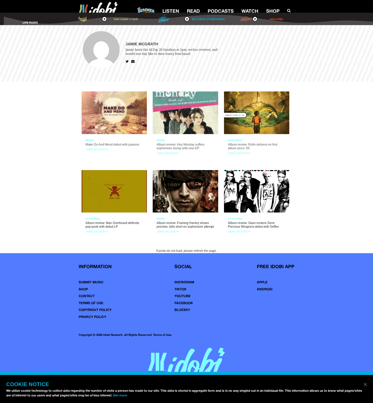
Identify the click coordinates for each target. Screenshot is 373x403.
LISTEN (170, 11)
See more (120, 395)
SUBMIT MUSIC (91, 282)
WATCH (249, 11)
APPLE (262, 282)
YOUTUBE (182, 296)
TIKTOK (180, 289)
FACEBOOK (183, 303)
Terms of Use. (162, 335)
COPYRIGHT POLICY (95, 310)
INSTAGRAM (184, 282)
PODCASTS (221, 11)
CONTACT (87, 296)
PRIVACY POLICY (92, 317)
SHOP (273, 11)
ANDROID (265, 289)
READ (193, 11)
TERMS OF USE (91, 303)
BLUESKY (182, 310)
